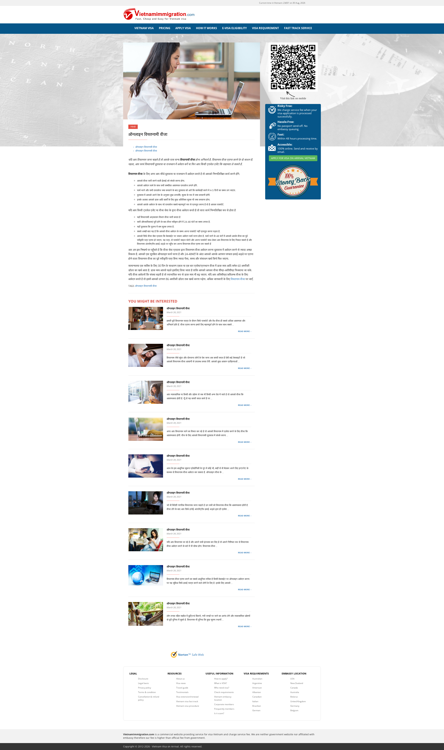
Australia (294, 692)
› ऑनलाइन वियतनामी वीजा (145, 147)
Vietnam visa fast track (187, 701)
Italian (255, 701)
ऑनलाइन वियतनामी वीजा (146, 285)
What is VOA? (220, 683)
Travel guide (182, 687)
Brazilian (256, 705)
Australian (257, 678)
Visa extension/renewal (187, 696)
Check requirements (224, 692)
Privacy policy (144, 687)
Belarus (294, 696)
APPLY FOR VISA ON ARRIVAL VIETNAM (293, 158)
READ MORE (244, 331)
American (257, 687)
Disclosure (143, 678)
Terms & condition (147, 692)
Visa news (181, 683)
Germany (294, 705)
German (256, 710)
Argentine (257, 683)
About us (180, 678)
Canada (294, 687)
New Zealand (296, 683)
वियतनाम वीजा (238, 279)
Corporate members (224, 704)
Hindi (133, 126)
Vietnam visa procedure (187, 705)
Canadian (257, 696)
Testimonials (182, 692)
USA (292, 678)
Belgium (294, 710)
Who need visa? (221, 687)
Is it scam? (219, 713)
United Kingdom (298, 701)
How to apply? (221, 678)
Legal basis (143, 683)
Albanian (256, 692)
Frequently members (224, 708)
